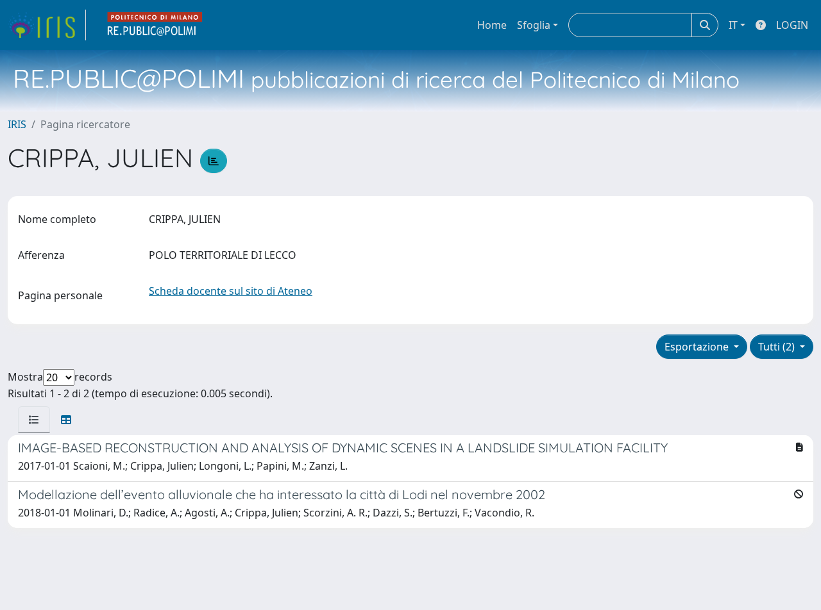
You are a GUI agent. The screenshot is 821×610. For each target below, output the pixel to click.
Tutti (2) (777, 347)
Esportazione (697, 347)
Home (492, 25)
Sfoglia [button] (533, 25)
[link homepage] (47, 25)
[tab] (34, 419)
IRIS (17, 124)
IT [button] (733, 25)
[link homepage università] (155, 25)
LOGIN (792, 25)
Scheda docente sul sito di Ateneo (230, 291)
